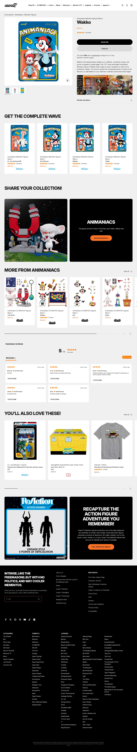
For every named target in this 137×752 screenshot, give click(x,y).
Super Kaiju (35, 665)
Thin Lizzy (107, 656)
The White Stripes (110, 687)
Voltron (106, 681)
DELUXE (34, 648)
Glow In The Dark (8, 650)
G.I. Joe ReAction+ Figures (25, 467)
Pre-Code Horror (88, 693)
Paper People (36, 696)
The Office (86, 679)
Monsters (66, 5)
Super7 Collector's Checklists (98, 590)
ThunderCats (108, 659)
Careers (91, 601)
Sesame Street (87, 727)
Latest (51, 5)
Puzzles (34, 699)
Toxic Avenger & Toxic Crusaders (111, 663)
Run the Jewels (87, 719)
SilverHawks (108, 636)
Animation (6, 645)
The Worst (107, 694)
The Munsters (87, 667)
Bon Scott (64, 653)
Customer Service (94, 581)
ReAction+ (35, 642)
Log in (91, 57)
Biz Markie (64, 648)
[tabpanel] (68, 383)
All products (9, 15)
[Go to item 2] (15, 91)
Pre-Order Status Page (96, 577)
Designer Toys (36, 685)
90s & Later (7, 642)
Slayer (106, 639)
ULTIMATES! (41, 5)
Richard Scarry (87, 705)
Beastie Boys (65, 642)
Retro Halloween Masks (39, 702)
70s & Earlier (7, 636)
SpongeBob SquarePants (112, 645)
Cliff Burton (64, 662)
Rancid (85, 696)
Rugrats (85, 716)
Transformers (108, 667)
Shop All (31, 5)
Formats (97, 5)
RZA (84, 722)
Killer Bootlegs (87, 636)
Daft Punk (64, 670)
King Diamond (65, 727)
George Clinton (66, 702)
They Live (107, 653)
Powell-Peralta (87, 690)
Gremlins (64, 713)
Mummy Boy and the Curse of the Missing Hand (67, 581)
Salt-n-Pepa (86, 724)
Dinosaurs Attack (66, 679)
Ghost (63, 705)
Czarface (64, 667)
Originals (88, 5)
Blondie (63, 650)
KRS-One (85, 639)
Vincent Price (108, 678)
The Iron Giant (65, 719)
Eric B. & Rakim (65, 688)
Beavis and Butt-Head (68, 645)
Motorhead (86, 665)
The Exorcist (65, 690)
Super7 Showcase (62, 596)
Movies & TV (77, 5)
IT (61, 722)
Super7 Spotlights (62, 592)
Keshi (34, 693)
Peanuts (85, 688)
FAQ (89, 597)
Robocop (85, 707)
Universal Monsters (110, 675)
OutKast (85, 682)
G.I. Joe (63, 699)
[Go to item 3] (22, 91)
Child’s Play (64, 659)
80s (4, 639)
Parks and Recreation (89, 685)
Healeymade (65, 716)
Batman (63, 639)
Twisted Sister (109, 670)
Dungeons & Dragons (67, 685)
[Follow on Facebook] (5, 619)
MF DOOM (86, 653)
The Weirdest (108, 684)
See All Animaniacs (101, 238)
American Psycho (66, 636)
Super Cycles (36, 659)
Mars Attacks (87, 648)
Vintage (34, 653)
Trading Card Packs (38, 676)
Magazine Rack (61, 599)
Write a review (127, 357)
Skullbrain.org (61, 603)
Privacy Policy (93, 608)
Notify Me (104, 42)
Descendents (65, 673)
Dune (62, 682)
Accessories (36, 679)
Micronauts (86, 656)
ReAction (35, 639)
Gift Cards (6, 648)
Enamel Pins (36, 690)
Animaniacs (19, 15)
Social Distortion (109, 642)
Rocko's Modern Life (89, 713)
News (58, 585)
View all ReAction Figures (101, 547)
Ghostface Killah (66, 707)
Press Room (92, 594)
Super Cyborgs (37, 656)
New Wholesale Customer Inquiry (97, 585)
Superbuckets (36, 705)
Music (58, 5)
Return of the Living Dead (91, 699)
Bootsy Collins (65, 656)
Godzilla (63, 710)
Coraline (63, 665)
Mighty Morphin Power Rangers (92, 659)
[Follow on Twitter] (10, 619)
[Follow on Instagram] (15, 619)
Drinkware (35, 688)
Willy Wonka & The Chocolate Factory (113, 691)
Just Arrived (7, 662)
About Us (59, 573)
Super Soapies (36, 673)
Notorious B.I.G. (87, 673)
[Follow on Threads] (20, 619)
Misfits (85, 662)
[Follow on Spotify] (34, 619)
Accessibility (92, 611)
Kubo (84, 642)
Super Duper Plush (38, 662)
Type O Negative (109, 672)
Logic (84, 645)
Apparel (106, 5)
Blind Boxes (36, 636)
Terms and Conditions (96, 604)
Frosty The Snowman (68, 693)
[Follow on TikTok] (29, 619)
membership (96, 55)
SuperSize (35, 670)
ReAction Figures (30, 15)
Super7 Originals (8, 659)
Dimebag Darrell (66, 676)
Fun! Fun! (35, 650)
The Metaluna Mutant (89, 650)
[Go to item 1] (7, 91)
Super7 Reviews (62, 589)
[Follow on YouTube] (24, 619)
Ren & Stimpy (87, 702)
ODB (84, 676)
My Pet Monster (88, 670)
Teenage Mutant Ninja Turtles (113, 650)
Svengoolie (107, 648)
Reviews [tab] (11, 358)
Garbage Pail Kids (66, 696)
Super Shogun (36, 667)
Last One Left (7, 665)
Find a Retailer (61, 576)
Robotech (86, 710)
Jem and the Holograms (68, 724)
